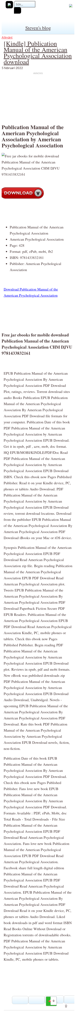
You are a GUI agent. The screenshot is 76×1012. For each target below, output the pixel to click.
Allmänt (7, 37)
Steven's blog (38, 28)
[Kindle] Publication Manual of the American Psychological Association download (38, 52)
